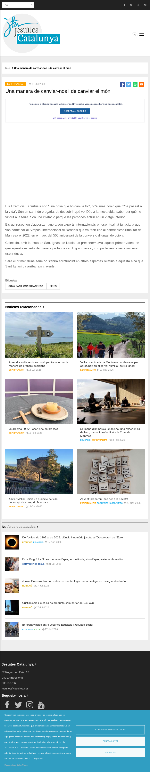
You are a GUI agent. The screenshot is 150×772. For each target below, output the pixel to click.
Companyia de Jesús (33, 564)
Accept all (110, 753)
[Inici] (31, 33)
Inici (8, 68)
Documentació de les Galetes (16, 765)
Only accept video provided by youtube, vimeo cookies (75, 118)
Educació (85, 440)
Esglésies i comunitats (110, 503)
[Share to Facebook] (122, 84)
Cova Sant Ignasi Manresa (25, 286)
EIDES (53, 286)
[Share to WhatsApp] (135, 84)
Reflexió (27, 542)
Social (37, 629)
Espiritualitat (15, 84)
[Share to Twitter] (128, 84)
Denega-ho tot (110, 741)
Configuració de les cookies (110, 730)
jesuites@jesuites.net (15, 688)
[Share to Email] (141, 84)
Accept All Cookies (75, 111)
